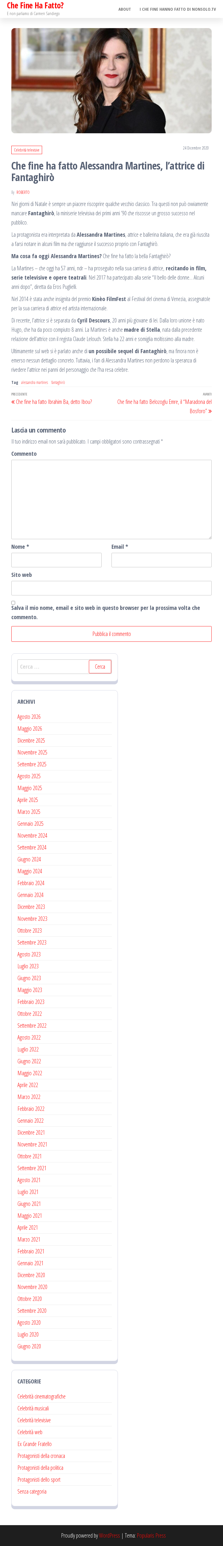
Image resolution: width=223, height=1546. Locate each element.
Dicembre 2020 (31, 1275)
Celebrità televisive (26, 150)
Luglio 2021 (28, 1192)
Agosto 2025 (29, 776)
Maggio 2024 (29, 871)
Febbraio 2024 (30, 883)
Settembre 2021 (31, 1168)
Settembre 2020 (31, 1311)
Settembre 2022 (31, 1025)
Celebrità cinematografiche (41, 1396)
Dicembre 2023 (31, 907)
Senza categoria (31, 1491)
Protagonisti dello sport (38, 1479)
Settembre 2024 (31, 847)
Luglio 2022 (28, 1049)
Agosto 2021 (29, 1180)
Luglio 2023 (28, 966)
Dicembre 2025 (31, 740)
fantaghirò (58, 382)
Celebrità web (29, 1432)
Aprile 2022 (27, 1085)
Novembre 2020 (32, 1287)
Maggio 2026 (29, 728)
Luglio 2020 (28, 1334)
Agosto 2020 (29, 1322)
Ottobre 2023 (29, 930)
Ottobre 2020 (29, 1299)
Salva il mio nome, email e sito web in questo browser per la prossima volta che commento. (105, 612)
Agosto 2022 (29, 1037)
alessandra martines (34, 382)
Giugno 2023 (29, 978)
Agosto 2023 (29, 954)
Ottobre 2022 (29, 1014)
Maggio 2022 (29, 1073)
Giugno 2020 (29, 1346)
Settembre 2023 (31, 942)
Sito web (21, 575)
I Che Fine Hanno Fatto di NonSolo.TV (178, 9)
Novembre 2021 (32, 1144)
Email (120, 546)
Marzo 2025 (28, 812)
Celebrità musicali (33, 1408)
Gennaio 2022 (30, 1120)
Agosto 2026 (29, 717)
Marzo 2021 (28, 1239)
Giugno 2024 (29, 859)
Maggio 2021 (29, 1215)
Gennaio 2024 (30, 895)
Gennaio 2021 (30, 1263)
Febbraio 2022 (30, 1109)
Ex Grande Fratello (34, 1444)
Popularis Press (151, 1535)
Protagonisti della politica (40, 1468)
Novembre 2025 (32, 752)
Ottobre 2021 (29, 1156)
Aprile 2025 (27, 800)
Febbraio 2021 (30, 1251)
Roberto (23, 192)
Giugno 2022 (29, 1061)
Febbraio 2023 (30, 1002)
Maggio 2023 (29, 990)
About (124, 9)
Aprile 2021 (27, 1227)
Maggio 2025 (29, 788)
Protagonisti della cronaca (41, 1456)
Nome (20, 546)
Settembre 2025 (31, 764)
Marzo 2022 (28, 1097)
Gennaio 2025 (30, 823)
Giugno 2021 (29, 1204)
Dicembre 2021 (31, 1132)
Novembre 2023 (32, 919)
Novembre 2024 (32, 835)
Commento (24, 453)
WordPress (109, 1535)
